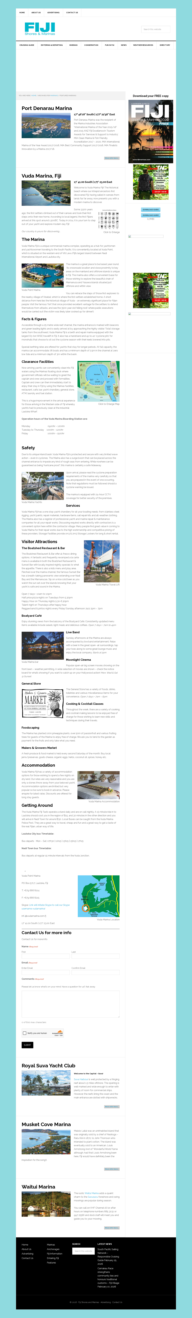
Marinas (51, 1244)
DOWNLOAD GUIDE (151, 209)
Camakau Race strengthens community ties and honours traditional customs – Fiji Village (108, 1275)
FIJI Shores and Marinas (40, 28)
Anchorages (53, 1249)
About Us (26, 1249)
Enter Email (27, 968)
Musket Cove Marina (46, 1124)
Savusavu (93, 1197)
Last (74, 952)
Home (25, 1244)
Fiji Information (54, 1253)
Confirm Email (78, 968)
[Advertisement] (96, 70)
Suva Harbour (81, 1079)
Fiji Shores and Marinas (88, 1302)
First (24, 952)
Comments (33, 979)
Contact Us (27, 1258)
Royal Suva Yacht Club (48, 1065)
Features (51, 1262)
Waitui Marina (38, 1187)
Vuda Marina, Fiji (41, 176)
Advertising (27, 1253)
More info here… (112, 158)
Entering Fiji (53, 1258)
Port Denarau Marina (47, 108)
